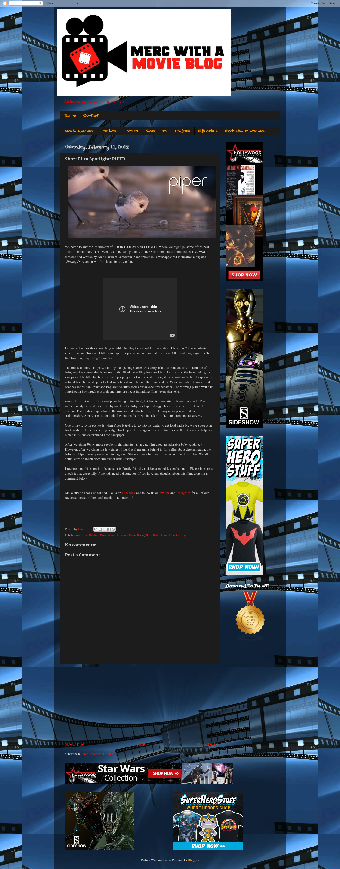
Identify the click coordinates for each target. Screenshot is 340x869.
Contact (91, 115)
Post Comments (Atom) (97, 754)
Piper (132, 535)
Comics (131, 131)
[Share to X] (104, 529)
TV (165, 131)
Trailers (108, 131)
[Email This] (95, 529)
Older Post (206, 744)
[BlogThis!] (100, 529)
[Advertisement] (140, 702)
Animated (81, 535)
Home (70, 115)
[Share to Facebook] (109, 529)
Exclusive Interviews (245, 131)
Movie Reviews (79, 131)
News (150, 131)
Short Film (152, 535)
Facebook (128, 492)
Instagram (183, 492)
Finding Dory (97, 535)
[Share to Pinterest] (113, 529)
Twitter (164, 492)
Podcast (183, 131)
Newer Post (74, 744)
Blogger (193, 860)
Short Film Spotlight (174, 535)
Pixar (140, 535)
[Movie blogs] (250, 640)
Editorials (208, 131)
